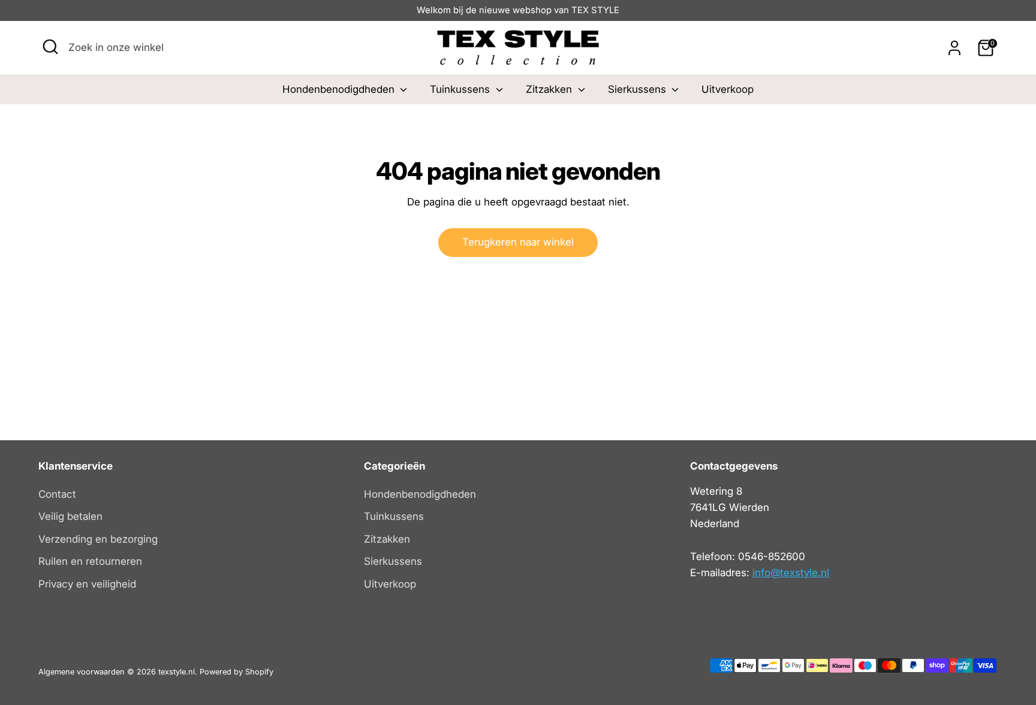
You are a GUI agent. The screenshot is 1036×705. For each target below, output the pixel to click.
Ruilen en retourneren (90, 561)
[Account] (954, 48)
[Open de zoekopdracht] (50, 47)
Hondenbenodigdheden (339, 89)
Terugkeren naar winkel (518, 242)
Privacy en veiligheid (87, 584)
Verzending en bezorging (98, 539)
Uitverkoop (727, 89)
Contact (57, 494)
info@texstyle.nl (790, 573)
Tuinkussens (461, 89)
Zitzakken (550, 89)
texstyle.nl (176, 671)
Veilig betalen (70, 516)
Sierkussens (638, 89)
